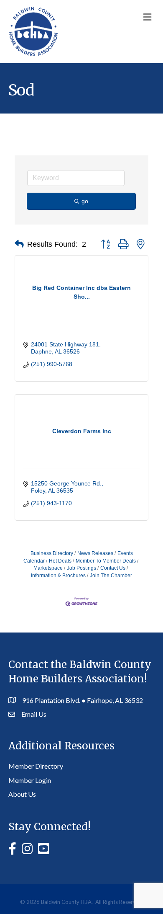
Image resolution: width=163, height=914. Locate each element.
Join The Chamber (111, 575)
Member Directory (35, 766)
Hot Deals (60, 561)
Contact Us (112, 568)
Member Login (29, 780)
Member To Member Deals (106, 561)
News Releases (95, 553)
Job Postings (81, 568)
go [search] (85, 201)
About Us (22, 794)
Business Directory (52, 553)
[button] (19, 244)
